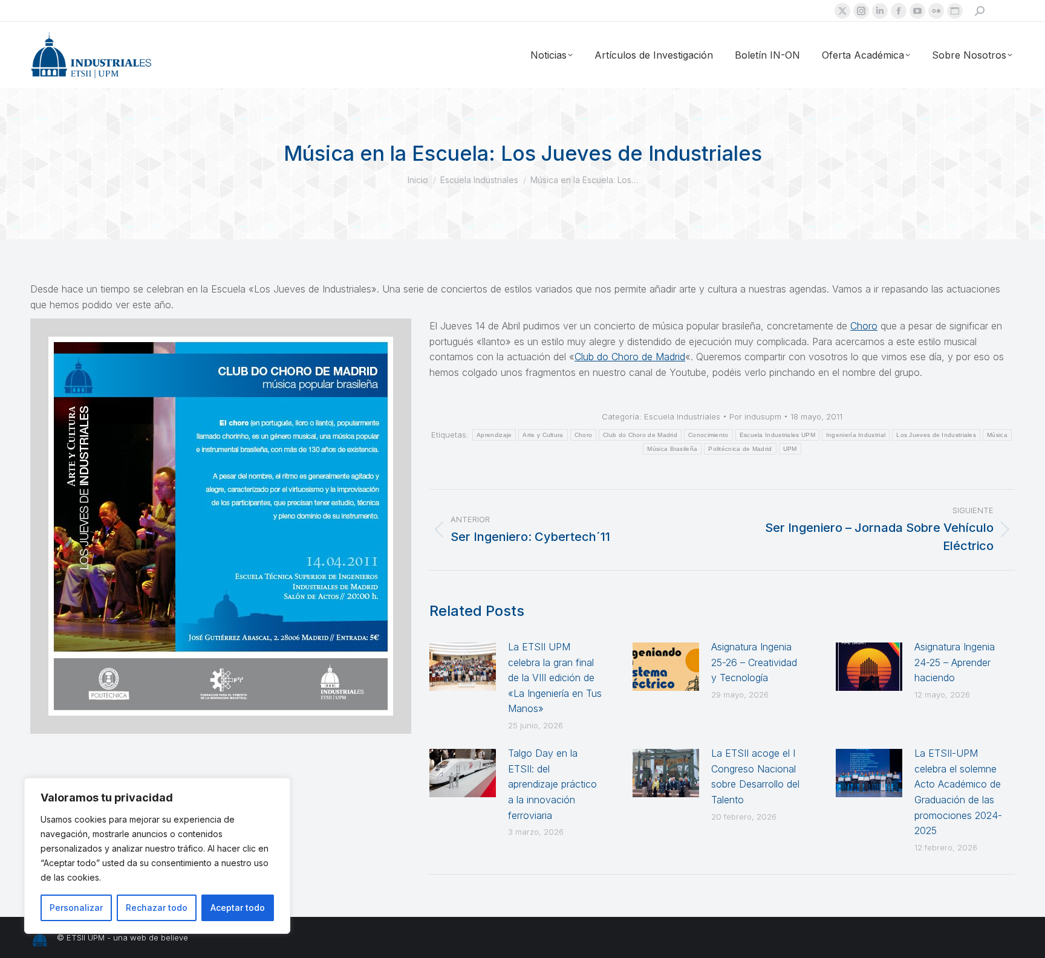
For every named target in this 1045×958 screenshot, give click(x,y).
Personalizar (76, 907)
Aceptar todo (237, 907)
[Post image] (462, 666)
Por (755, 416)
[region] (157, 856)
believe (174, 937)
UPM (790, 448)
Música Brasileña (672, 448)
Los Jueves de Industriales (936, 435)
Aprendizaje (494, 435)
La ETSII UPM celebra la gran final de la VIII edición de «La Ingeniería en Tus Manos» (555, 677)
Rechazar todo (156, 907)
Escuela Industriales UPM (777, 435)
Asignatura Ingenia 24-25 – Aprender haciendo (954, 662)
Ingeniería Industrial (855, 435)
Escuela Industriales (682, 416)
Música (997, 435)
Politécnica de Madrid (740, 448)
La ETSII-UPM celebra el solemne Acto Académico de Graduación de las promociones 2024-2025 (958, 792)
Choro (863, 326)
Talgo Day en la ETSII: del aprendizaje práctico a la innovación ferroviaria (552, 784)
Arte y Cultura (542, 435)
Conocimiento (708, 435)
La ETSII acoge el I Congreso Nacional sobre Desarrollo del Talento (755, 776)
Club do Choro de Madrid (630, 357)
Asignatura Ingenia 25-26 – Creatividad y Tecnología (754, 662)
